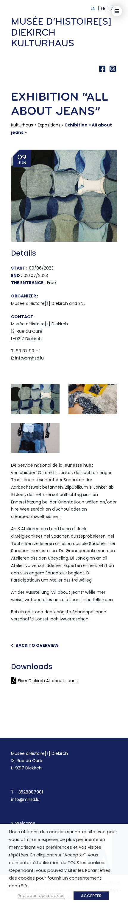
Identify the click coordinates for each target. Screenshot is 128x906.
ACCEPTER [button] (91, 896)
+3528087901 (29, 792)
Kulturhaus (22, 125)
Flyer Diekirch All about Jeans (48, 681)
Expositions (49, 125)
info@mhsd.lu (25, 799)
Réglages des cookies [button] (41, 896)
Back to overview (36, 645)
